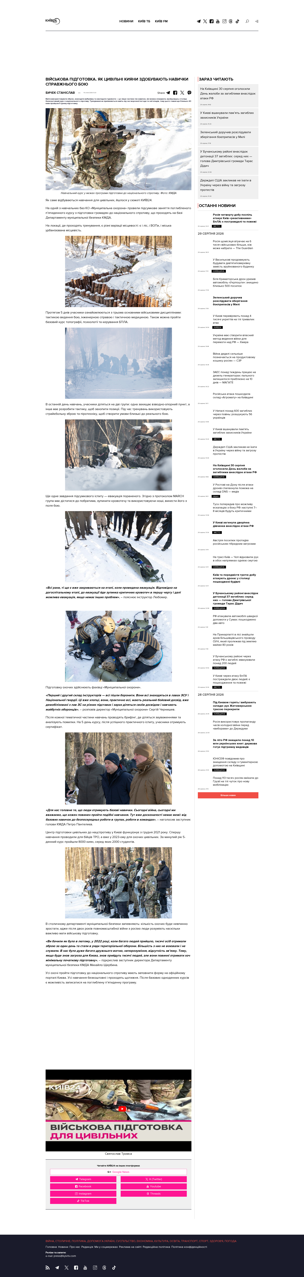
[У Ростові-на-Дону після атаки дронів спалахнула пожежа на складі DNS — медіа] (204, 487)
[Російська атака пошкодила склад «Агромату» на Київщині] (204, 396)
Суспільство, (126, 1241)
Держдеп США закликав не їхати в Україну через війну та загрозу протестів (225, 185)
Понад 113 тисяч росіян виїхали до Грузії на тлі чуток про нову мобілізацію (235, 781)
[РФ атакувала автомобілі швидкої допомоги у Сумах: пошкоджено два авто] (204, 618)
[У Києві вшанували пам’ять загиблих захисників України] (204, 431)
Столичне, (63, 1241)
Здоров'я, (217, 1241)
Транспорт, (189, 1241)
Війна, (50, 1241)
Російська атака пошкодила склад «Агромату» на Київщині (233, 395)
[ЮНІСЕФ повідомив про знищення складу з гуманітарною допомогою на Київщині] (204, 761)
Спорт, (204, 1241)
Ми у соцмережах (106, 1247)
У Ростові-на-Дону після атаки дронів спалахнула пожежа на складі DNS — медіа (233, 488)
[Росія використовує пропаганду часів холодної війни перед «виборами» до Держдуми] (204, 724)
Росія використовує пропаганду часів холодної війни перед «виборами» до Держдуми (234, 725)
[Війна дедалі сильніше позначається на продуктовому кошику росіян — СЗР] (204, 356)
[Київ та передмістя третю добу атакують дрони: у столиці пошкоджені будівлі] (204, 577)
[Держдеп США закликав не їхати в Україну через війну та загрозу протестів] (204, 449)
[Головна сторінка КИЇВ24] (53, 21)
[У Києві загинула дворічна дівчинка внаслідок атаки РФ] (204, 525)
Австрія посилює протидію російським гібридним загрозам (234, 542)
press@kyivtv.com (65, 1256)
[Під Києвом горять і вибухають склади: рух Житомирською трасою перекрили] (204, 705)
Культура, (161, 1241)
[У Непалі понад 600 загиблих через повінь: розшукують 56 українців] (204, 413)
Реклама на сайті (130, 1247)
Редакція (87, 1247)
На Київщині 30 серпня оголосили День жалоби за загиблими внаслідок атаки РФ (228, 93)
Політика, (79, 1241)
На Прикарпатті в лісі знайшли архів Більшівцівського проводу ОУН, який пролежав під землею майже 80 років (234, 640)
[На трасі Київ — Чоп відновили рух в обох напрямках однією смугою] (204, 559)
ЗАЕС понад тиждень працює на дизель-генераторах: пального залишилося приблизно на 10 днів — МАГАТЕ (234, 377)
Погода (230, 1241)
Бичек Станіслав (60, 93)
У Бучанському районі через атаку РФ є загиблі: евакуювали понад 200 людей (234, 660)
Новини (126, 21)
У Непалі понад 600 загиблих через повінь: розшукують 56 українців (232, 414)
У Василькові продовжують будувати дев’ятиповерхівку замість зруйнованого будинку (233, 263)
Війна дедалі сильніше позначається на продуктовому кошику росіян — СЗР (234, 357)
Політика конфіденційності (189, 1247)
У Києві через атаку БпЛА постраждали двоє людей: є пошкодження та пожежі (231, 679)
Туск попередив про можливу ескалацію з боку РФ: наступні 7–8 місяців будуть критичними (235, 507)
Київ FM (161, 21)
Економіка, (145, 1241)
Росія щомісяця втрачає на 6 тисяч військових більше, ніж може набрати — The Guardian (233, 245)
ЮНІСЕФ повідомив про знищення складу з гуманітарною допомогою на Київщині (235, 762)
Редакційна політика (156, 1247)
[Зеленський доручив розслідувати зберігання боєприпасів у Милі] (204, 300)
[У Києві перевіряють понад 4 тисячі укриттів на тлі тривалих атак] (204, 318)
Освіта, (175, 1241)
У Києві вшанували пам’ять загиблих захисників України (232, 430)
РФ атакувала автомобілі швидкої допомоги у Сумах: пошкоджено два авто (235, 619)
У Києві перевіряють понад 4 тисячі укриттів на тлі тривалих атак (233, 319)
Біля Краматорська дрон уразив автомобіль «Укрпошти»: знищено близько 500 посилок (235, 282)
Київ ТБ (144, 21)
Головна (51, 1247)
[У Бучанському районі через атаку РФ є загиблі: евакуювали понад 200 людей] (204, 659)
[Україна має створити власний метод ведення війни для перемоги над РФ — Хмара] (204, 338)
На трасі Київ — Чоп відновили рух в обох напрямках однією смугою (235, 558)
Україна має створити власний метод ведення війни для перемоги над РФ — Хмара (233, 339)
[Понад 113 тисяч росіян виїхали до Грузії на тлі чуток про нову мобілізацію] (204, 780)
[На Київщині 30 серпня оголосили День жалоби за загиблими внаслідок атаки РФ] (204, 468)
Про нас (74, 1247)
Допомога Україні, (101, 1241)
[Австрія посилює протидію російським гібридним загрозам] (204, 543)
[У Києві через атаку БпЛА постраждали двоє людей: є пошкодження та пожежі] (204, 678)
